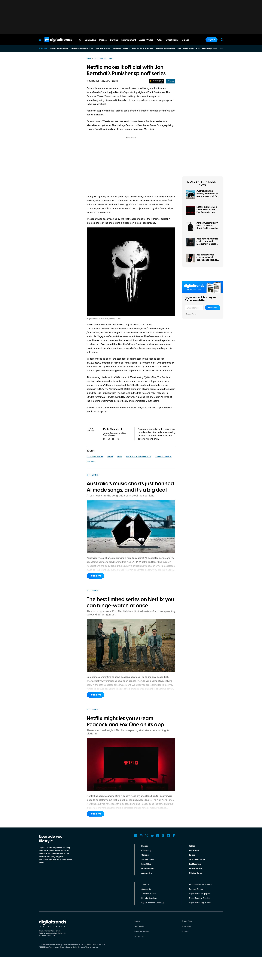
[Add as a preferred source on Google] (156, 81)
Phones (144, 846)
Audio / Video (147, 859)
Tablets (192, 846)
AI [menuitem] (80, 40)
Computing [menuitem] (90, 40)
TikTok (157, 835)
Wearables (194, 850)
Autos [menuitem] (159, 40)
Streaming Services (163, 456)
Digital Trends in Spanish (199, 898)
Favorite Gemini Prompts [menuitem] (189, 48)
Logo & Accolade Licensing (152, 902)
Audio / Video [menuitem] (146, 40)
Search (222, 39)
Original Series (195, 873)
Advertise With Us (148, 893)
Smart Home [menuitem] (172, 40)
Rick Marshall (94, 81)
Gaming (145, 855)
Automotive (146, 873)
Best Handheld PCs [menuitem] (121, 48)
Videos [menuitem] (185, 40)
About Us (145, 884)
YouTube (152, 835)
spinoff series (159, 88)
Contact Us (146, 889)
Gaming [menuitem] (114, 40)
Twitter (146, 835)
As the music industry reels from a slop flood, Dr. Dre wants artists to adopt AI (207, 226)
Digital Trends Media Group (54, 947)
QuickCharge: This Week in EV (138, 456)
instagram (109, 439)
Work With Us (139, 926)
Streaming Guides (197, 859)
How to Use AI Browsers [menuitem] (142, 48)
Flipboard (174, 835)
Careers (137, 921)
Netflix (119, 456)
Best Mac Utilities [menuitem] (103, 48)
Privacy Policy (191, 314)
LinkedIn (168, 835)
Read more (95, 575)
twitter (118, 439)
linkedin (113, 439)
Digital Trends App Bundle (200, 902)
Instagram (141, 835)
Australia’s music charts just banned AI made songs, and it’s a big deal (207, 194)
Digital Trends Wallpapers (199, 893)
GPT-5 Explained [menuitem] (209, 48)
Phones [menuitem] (103, 40)
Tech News (91, 461)
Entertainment (147, 868)
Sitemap (185, 931)
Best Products (195, 864)
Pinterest (163, 835)
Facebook (135, 835)
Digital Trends (53, 43)
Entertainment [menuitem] (128, 40)
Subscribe (212, 307)
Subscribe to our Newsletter (200, 884)
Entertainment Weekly (98, 121)
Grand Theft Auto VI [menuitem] (59, 48)
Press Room (186, 926)
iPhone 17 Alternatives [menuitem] (165, 48)
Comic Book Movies (95, 456)
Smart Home (147, 864)
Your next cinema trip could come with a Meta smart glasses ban (207, 242)
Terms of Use (139, 936)
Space (192, 855)
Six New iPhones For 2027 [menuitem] (81, 48)
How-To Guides (196, 868)
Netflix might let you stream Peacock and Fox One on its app (206, 209)
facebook (104, 439)
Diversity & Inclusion (141, 931)
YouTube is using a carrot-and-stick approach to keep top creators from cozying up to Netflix (207, 260)
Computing (146, 850)
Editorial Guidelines (149, 898)
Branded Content (196, 889)
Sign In (211, 39)
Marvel (110, 456)
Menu (40, 39)
